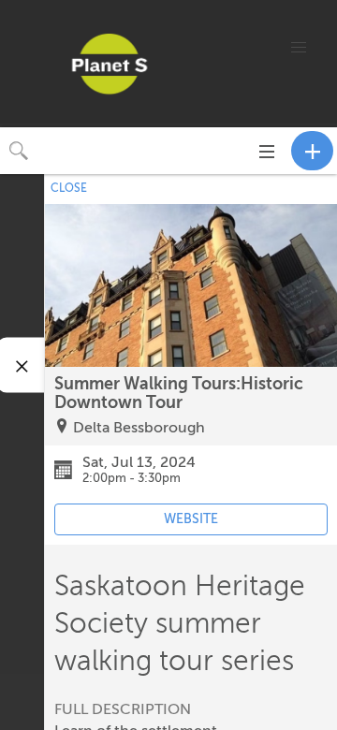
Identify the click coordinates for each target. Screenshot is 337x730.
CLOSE (69, 188)
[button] (298, 47)
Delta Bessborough (139, 427)
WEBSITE (191, 519)
